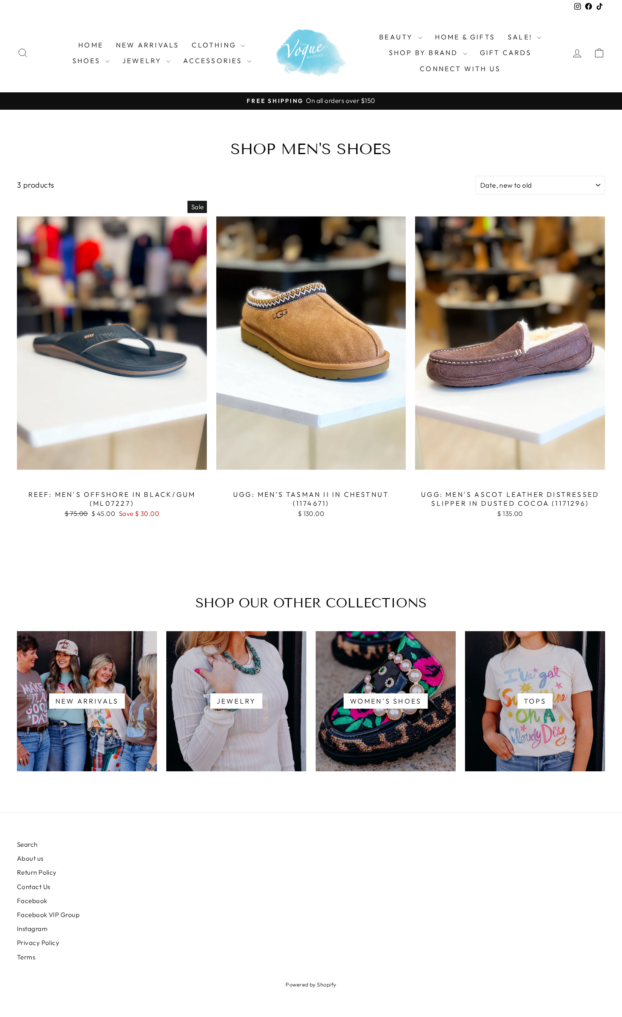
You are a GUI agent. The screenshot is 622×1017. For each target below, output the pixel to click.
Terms (26, 957)
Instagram (32, 929)
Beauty (397, 37)
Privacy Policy (38, 943)
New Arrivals (147, 45)
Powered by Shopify (311, 984)
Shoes (87, 60)
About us (30, 858)
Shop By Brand (425, 52)
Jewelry (143, 60)
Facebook (32, 901)
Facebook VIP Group (48, 915)
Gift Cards (506, 52)
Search (27, 844)
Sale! (521, 37)
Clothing (215, 45)
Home (90, 45)
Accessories (214, 60)
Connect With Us (460, 68)
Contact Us (33, 887)
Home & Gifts (465, 37)
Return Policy (37, 872)
